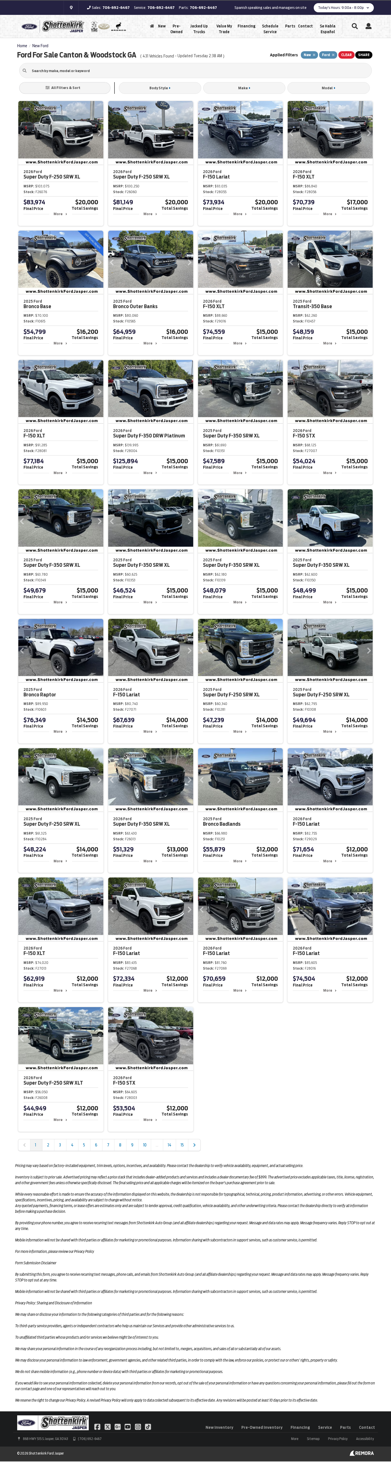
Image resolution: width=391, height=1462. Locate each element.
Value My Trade (224, 29)
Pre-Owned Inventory (262, 1427)
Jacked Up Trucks (199, 29)
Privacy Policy (337, 1439)
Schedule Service (270, 29)
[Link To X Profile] (108, 1426)
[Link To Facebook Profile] (98, 1426)
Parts (290, 26)
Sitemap (313, 1439)
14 (169, 1145)
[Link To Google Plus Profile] (118, 1426)
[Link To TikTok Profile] (148, 1426)
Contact (305, 26)
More (58, 214)
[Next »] (194, 1145)
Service (325, 1427)
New (162, 26)
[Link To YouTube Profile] (128, 1426)
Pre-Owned (176, 29)
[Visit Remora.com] (361, 1454)
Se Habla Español (327, 29)
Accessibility (365, 1439)
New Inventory (219, 1427)
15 (182, 1145)
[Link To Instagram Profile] (138, 1426)
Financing (246, 26)
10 (145, 1145)
